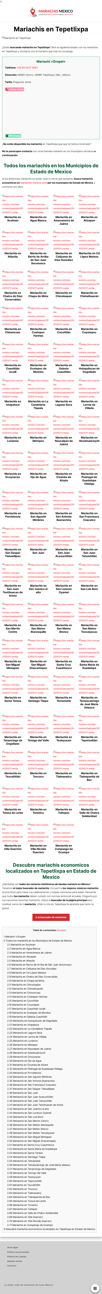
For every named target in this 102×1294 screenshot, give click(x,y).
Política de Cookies (16, 1256)
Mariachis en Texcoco (22, 1189)
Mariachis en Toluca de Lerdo (26, 1201)
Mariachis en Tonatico (22, 1205)
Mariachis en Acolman (21, 944)
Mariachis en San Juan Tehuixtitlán (29, 1100)
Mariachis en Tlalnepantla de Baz (28, 1197)
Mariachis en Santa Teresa (24, 1153)
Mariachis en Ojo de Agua (24, 1060)
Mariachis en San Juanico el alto (28, 1108)
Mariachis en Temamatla (23, 1161)
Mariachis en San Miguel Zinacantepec (31, 1141)
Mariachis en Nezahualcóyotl (26, 1052)
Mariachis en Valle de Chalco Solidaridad (32, 1213)
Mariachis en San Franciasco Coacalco (31, 1084)
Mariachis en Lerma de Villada (26, 1036)
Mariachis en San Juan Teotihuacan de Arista (35, 1104)
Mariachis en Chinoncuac (24, 992)
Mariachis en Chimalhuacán (25, 988)
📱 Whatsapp (13, 135)
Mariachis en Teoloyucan (24, 1177)
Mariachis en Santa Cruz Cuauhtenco (30, 1145)
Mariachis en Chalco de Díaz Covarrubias (32, 976)
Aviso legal (12, 1247)
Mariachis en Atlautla (21, 960)
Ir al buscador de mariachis (51, 917)
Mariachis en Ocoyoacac (24, 1056)
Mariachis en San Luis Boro (25, 1116)
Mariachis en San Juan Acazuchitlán (30, 1096)
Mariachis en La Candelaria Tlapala (29, 1028)
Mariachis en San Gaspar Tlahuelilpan (31, 1088)
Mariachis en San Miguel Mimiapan (29, 1137)
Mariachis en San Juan (22, 1092)
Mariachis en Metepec (22, 1044)
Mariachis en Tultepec (22, 1209)
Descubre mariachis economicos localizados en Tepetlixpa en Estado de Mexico (49, 1229)
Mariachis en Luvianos (22, 1040)
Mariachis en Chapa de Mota (25, 980)
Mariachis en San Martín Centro (28, 1120)
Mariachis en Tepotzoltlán (24, 1181)
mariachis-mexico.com (33, 182)
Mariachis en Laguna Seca (24, 1032)
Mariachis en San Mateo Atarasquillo (30, 1124)
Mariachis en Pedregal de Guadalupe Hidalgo (35, 1068)
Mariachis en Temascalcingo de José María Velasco (38, 1165)
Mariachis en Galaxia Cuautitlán (27, 1016)
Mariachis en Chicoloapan (24, 984)
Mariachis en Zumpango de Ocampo (30, 1225)
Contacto (11, 1265)
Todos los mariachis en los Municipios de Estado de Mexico (38, 940)
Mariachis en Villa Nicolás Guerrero (29, 1221)
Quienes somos (14, 1261)
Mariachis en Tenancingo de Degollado (31, 1169)
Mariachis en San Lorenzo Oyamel (29, 1112)
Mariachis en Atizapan (21, 956)
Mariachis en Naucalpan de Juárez (29, 1048)
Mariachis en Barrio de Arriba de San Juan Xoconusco (39, 964)
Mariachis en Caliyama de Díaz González (32, 968)
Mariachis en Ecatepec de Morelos (29, 1012)
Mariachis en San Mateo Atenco (27, 1128)
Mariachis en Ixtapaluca (23, 1024)
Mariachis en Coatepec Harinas (27, 996)
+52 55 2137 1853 (27, 67)
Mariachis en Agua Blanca (23, 948)
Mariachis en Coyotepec (23, 1004)
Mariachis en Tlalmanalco (24, 1193)
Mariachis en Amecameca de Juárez (29, 952)
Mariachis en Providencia (24, 1072)
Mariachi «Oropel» (15, 936)
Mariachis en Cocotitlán (23, 1000)
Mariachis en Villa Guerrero (25, 1217)
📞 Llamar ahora (15, 89)
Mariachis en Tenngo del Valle (26, 1173)
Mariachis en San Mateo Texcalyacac (31, 1132)
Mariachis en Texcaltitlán (23, 1185)
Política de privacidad (18, 1252)
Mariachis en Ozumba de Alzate (27, 1064)
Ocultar (61, 930)
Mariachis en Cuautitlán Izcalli (26, 1008)
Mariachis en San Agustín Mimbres (29, 1076)
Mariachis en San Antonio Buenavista (31, 1080)
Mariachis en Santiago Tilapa (26, 1157)
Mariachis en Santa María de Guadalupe (32, 1149)
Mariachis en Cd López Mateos (26, 972)
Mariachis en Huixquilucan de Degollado (32, 1020)
